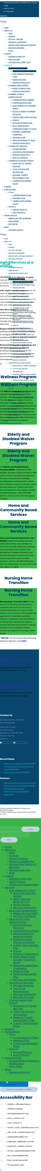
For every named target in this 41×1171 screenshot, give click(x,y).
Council (7, 54)
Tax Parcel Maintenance (23, 152)
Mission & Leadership (17, 42)
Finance (11, 36)
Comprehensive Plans (22, 103)
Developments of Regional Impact (23, 935)
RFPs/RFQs (13, 224)
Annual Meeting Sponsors (19, 218)
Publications (10, 190)
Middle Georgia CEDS (21, 88)
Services (8, 65)
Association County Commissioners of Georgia (20, 783)
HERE (24, 641)
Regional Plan (19, 138)
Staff (12, 873)
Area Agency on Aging (17, 68)
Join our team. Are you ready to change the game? (17, 686)
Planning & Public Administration (19, 921)
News (6, 227)
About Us (8, 31)
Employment (13, 221)
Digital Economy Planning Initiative (24, 941)
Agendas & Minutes (16, 57)
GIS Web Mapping (19, 149)
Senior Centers (19, 80)
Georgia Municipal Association (14, 789)
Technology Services (17, 146)
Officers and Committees (19, 62)
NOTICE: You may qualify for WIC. (15, 764)
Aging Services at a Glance (24, 71)
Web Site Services (20, 158)
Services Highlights (21, 83)
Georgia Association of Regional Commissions (19, 786)
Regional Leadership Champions (25, 967)
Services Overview (16, 48)
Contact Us (3, 16)
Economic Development (18, 85)
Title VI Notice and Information (24, 1013)
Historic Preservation (22, 123)
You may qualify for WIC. (12, 772)
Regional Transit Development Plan (24, 1019)
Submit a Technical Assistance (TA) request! (17, 660)
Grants (16, 120)
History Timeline (15, 39)
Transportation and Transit (21, 161)
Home (8, 846)
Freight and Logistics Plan (24, 117)
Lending (9, 1029)
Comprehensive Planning (23, 100)
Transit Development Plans (23, 380)
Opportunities (10, 215)
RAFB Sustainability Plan (24, 140)
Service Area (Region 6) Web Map (22, 45)
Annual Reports (20, 210)
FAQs (10, 34)
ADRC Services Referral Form (24, 285)
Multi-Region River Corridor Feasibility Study (24, 959)
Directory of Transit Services (24, 1007)
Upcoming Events (15, 230)
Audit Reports (19, 213)
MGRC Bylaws (14, 60)
